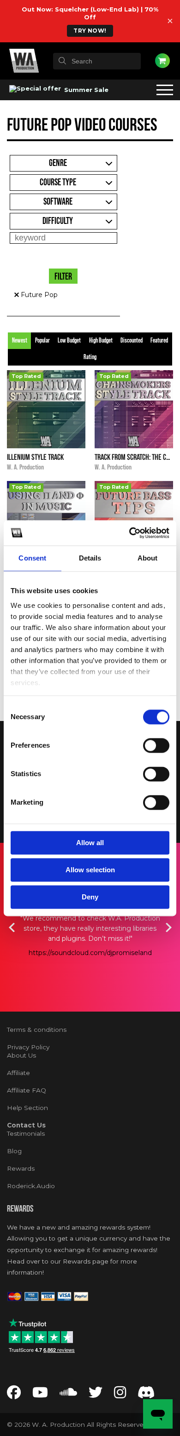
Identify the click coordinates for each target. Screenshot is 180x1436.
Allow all (90, 843)
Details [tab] (90, 558)
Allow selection (90, 870)
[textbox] (97, 61)
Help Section (27, 1107)
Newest (19, 341)
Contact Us (26, 1125)
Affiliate (18, 1072)
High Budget (101, 341)
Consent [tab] (32, 558)
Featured (159, 341)
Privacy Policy (28, 1047)
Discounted (131, 341)
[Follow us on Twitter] (95, 1394)
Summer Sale (85, 89)
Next (168, 927)
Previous (11, 927)
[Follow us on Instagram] (120, 1394)
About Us (21, 1055)
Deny (90, 897)
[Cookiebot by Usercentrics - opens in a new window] (129, 533)
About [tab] (148, 558)
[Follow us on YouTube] (40, 1394)
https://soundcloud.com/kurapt (91, 963)
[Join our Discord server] (146, 1394)
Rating (90, 357)
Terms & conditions (36, 1029)
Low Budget (69, 341)
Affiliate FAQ (26, 1090)
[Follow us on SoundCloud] (68, 1394)
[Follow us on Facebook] (14, 1394)
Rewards (21, 1168)
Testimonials (26, 1133)
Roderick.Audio (31, 1186)
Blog (14, 1151)
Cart (162, 60)
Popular (42, 341)
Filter (63, 276)
